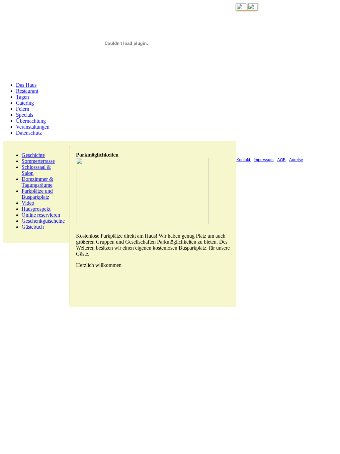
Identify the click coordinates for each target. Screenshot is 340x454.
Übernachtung (31, 121)
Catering (25, 103)
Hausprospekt (36, 209)
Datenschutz (29, 133)
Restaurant (27, 91)
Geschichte (33, 155)
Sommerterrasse (38, 161)
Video (28, 203)
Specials (24, 115)
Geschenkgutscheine (43, 221)
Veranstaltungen (32, 127)
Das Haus (26, 85)
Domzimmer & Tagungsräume (37, 182)
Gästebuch (33, 227)
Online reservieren (41, 215)
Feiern (22, 109)
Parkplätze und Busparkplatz (37, 194)
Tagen (22, 97)
